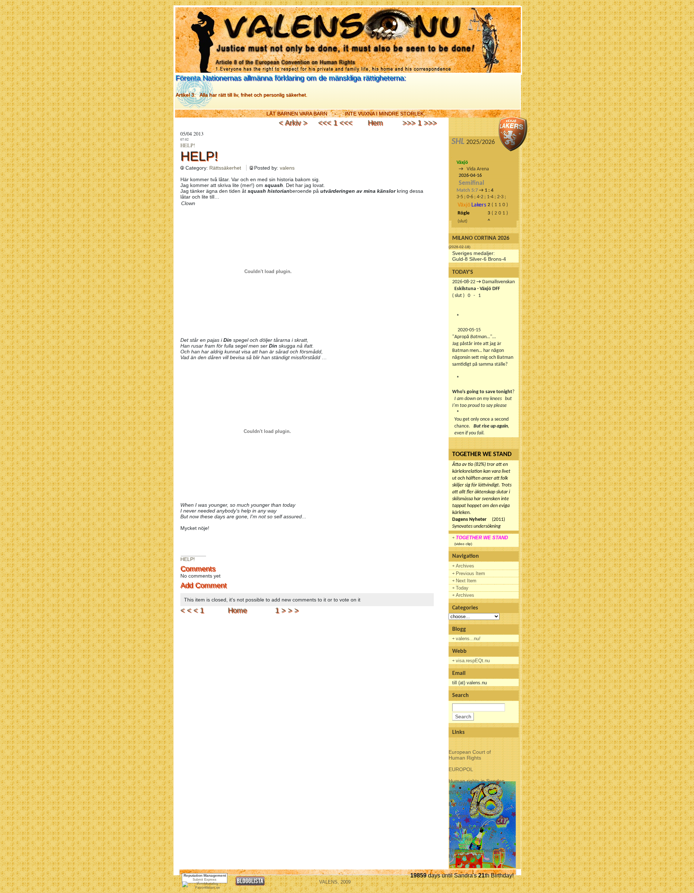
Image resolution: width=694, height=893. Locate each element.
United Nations (465, 839)
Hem (375, 123)
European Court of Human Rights (470, 755)
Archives (465, 566)
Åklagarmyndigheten (472, 827)
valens (287, 168)
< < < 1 (192, 610)
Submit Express (205, 879)
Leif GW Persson (468, 804)
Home (237, 610)
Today (462, 588)
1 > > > (287, 610)
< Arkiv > (294, 123)
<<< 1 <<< (335, 123)
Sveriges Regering (470, 815)
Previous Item (470, 573)
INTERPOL (461, 792)
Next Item (466, 580)
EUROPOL (461, 769)
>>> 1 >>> (419, 123)
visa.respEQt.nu (473, 660)
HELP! (187, 145)
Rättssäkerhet (225, 168)
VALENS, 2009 (335, 882)
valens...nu (468, 638)
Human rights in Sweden (477, 781)
